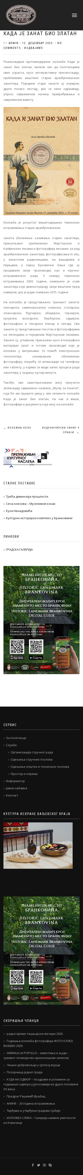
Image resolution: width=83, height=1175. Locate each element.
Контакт (12, 795)
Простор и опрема (24, 774)
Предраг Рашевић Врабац (26, 1096)
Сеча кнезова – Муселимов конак (31, 504)
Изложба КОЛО (17, 427)
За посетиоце (16, 738)
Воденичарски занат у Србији (61, 430)
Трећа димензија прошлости (27, 496)
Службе (11, 745)
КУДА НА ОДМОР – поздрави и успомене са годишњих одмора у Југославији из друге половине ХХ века (40, 1084)
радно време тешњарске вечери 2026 (35, 1034)
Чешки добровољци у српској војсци (33, 1065)
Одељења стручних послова (32, 759)
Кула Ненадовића (19, 511)
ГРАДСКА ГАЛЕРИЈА (19, 549)
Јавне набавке (16, 788)
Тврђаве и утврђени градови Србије (33, 1111)
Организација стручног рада (32, 752)
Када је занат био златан (40, 33)
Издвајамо (33, 48)
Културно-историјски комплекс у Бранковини (39, 518)
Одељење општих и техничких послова (40, 766)
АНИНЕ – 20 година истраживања (31, 1103)
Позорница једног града (24, 1072)
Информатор (15, 781)
